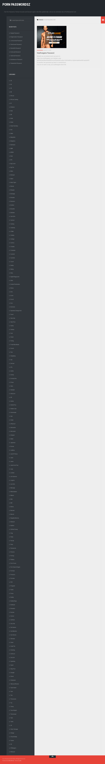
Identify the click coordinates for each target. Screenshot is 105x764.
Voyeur (12, 740)
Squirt (11, 665)
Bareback (12, 144)
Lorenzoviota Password (16, 40)
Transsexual (13, 714)
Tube (11, 718)
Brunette (12, 209)
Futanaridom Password (16, 63)
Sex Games (13, 627)
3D (11, 80)
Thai (11, 695)
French (12, 348)
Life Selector (13, 476)
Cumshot (12, 258)
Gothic (12, 371)
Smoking (12, 650)
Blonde (12, 186)
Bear (11, 156)
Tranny (12, 706)
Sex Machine (13, 631)
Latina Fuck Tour (14, 465)
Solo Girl (12, 657)
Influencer (13, 423)
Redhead (12, 604)
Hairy (11, 386)
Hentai (12, 401)
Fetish (11, 337)
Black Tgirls (13, 182)
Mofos (12, 506)
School (12, 616)
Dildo (11, 280)
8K (11, 92)
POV (11, 582)
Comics (12, 243)
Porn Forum (13, 563)
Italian (11, 439)
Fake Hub (12, 318)
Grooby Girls (13, 378)
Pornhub (12, 571)
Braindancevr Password (16, 59)
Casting (12, 224)
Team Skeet (13, 687)
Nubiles (12, 525)
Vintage (12, 733)
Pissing (12, 555)
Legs (11, 469)
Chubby (12, 235)
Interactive (13, 427)
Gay (11, 359)
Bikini (11, 171)
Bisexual (12, 175)
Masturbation (13, 491)
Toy (11, 703)
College (12, 239)
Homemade (13, 412)
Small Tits (12, 646)
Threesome (13, 699)
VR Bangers (13, 748)
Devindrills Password (15, 48)
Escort (12, 299)
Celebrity (12, 227)
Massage (12, 488)
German (12, 363)
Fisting (12, 341)
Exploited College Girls (16, 310)
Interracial (12, 431)
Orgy (11, 533)
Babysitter (12, 137)
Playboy (12, 559)
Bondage (12, 194)
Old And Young (14, 529)
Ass (11, 129)
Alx (20, 760)
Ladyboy (12, 450)
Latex (11, 457)
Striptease (13, 680)
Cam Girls (12, 216)
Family (12, 325)
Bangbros (12, 141)
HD (11, 397)
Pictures (12, 552)
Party (11, 544)
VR (11, 744)
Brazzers (12, 201)
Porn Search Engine (15, 567)
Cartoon (12, 220)
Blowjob (12, 190)
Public (12, 589)
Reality (12, 597)
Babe (11, 133)
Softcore (12, 653)
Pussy (11, 593)
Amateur (12, 107)
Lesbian (12, 473)
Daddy (12, 265)
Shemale (12, 638)
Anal (11, 111)
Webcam (12, 752)
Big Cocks (13, 163)
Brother (12, 205)
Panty (11, 537)
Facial (11, 314)
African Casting (14, 99)
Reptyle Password (14, 33)
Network (12, 522)
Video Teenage (14, 729)
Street (12, 676)
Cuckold (12, 254)
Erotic (11, 295)
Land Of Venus (14, 454)
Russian (12, 612)
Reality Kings (13, 601)
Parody (12, 540)
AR (11, 114)
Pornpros (12, 574)
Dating (12, 269)
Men (11, 499)
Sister (11, 642)
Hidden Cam (13, 408)
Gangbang (13, 356)
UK (11, 725)
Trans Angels (13, 710)
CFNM (11, 231)
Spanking (12, 661)
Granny (12, 374)
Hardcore (12, 393)
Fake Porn (12, 322)
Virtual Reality (13, 736)
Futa (11, 352)
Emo (11, 292)
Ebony (11, 288)
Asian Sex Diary (14, 126)
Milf (11, 503)
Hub (11, 416)
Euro (11, 303)
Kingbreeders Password (16, 37)
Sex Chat (12, 623)
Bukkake (12, 212)
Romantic (12, 608)
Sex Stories (13, 635)
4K (11, 84)
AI (10, 103)
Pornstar (12, 578)
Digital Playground (14, 276)
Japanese (12, 442)
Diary (11, 273)
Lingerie (12, 480)
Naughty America (14, 518)
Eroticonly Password (15, 52)
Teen (11, 691)
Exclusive (12, 307)
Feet (11, 333)
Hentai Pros (13, 405)
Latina (11, 461)
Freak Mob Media (14, 344)
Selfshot (12, 620)
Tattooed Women (14, 684)
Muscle (12, 514)
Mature (12, 495)
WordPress (11, 760)
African (12, 95)
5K (11, 88)
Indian (11, 420)
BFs (11, 160)
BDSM (11, 152)
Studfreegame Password (45, 53)
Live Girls (12, 484)
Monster (12, 510)
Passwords (40, 50)
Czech (12, 261)
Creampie (12, 250)
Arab (11, 118)
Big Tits (12, 167)
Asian (11, 122)
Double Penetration (15, 284)
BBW (11, 148)
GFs (11, 367)
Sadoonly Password (15, 55)
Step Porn (12, 669)
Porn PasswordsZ (16, 4)
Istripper (12, 435)
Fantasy (12, 329)
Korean (12, 446)
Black (11, 178)
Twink (11, 721)
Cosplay (12, 246)
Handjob (12, 390)
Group (12, 382)
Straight (12, 672)
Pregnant (12, 586)
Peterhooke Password (15, 44)
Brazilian (12, 197)
